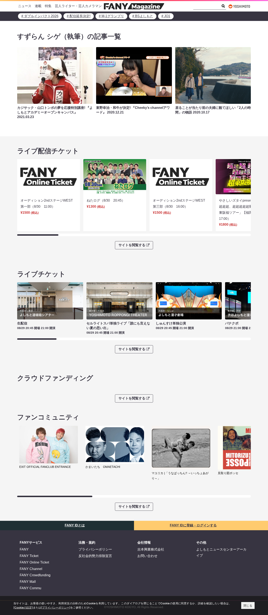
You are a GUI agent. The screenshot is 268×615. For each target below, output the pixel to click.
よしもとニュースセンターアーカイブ (221, 552)
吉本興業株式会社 (150, 549)
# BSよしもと (142, 16)
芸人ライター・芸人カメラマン (78, 6)
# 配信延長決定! (78, 16)
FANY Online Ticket (34, 562)
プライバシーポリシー (95, 549)
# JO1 (165, 16)
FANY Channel (31, 569)
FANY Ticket (29, 556)
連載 (38, 6)
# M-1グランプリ (111, 16)
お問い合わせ (147, 556)
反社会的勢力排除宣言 (95, 556)
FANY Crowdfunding (35, 575)
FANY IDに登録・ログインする (193, 525)
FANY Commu (30, 588)
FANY (24, 549)
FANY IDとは (75, 525)
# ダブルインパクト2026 (39, 16)
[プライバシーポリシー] (55, 607)
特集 (48, 6)
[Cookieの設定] (23, 607)
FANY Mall (28, 581)
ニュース (24, 6)
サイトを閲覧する (132, 245)
